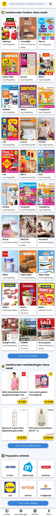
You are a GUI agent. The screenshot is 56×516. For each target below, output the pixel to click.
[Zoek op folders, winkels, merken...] (50, 4)
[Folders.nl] (4, 4)
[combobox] (28, 4)
